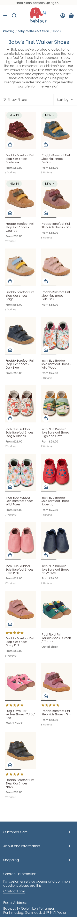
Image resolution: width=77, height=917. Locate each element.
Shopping (11, 860)
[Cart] (71, 15)
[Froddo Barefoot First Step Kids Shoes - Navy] (20, 751)
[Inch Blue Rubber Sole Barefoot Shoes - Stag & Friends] (20, 404)
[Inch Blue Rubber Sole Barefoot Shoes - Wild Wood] (56, 336)
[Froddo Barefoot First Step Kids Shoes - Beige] (20, 267)
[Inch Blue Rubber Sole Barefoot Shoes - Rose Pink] (20, 541)
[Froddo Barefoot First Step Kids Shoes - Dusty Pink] (20, 609)
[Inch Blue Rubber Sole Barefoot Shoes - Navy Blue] (56, 541)
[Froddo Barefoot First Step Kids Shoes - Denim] (56, 130)
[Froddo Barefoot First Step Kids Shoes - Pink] (56, 198)
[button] (14, 632)
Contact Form (14, 891)
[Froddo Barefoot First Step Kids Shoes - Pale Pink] (56, 267)
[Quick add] (10, 144)
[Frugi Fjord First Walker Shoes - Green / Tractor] (56, 609)
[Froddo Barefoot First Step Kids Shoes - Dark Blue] (20, 336)
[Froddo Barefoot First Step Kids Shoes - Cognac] (20, 198)
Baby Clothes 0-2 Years (33, 31)
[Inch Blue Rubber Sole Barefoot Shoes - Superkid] (56, 472)
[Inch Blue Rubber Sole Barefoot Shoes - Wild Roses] (20, 472)
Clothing (8, 31)
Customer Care (15, 832)
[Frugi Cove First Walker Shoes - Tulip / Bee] (20, 682)
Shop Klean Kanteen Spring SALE (38, 3)
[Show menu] (5, 15)
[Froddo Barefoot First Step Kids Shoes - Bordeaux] (20, 130)
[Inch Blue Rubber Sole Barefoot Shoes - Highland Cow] (56, 404)
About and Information (21, 846)
